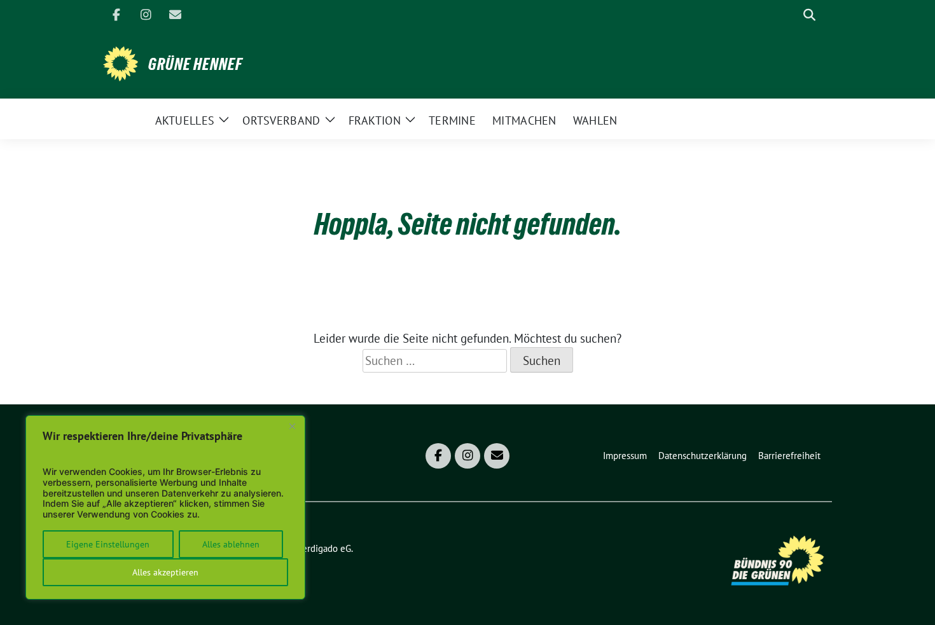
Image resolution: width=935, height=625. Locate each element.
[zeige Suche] (809, 15)
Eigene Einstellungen (107, 544)
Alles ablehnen (231, 544)
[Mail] (175, 14)
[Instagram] (145, 14)
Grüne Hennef (195, 64)
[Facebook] (116, 14)
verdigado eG (324, 548)
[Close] (292, 426)
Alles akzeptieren (165, 572)
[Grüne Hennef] (120, 62)
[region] (165, 507)
